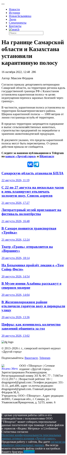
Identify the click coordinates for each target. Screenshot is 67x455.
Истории (14, 12)
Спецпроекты (17, 22)
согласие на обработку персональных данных (33, 443)
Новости (14, 9)
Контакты (15, 26)
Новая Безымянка (20, 16)
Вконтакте (31, 357)
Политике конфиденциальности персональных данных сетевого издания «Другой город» (31, 437)
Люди (12, 19)
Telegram (44, 357)
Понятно (29, 451)
